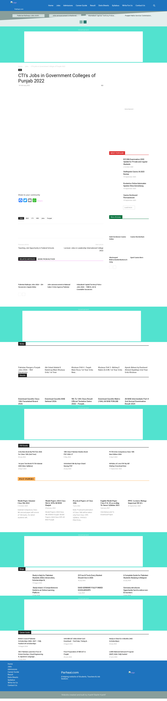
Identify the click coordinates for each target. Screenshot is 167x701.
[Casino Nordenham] (139, 228)
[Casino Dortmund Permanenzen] (115, 198)
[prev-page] (81, 21)
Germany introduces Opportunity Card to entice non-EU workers (135, 590)
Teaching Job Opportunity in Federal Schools (36, 248)
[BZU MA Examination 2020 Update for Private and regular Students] (115, 162)
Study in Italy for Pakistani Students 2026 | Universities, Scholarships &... (43, 577)
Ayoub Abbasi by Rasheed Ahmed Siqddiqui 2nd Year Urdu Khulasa (136, 369)
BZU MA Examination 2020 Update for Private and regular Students (135, 161)
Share (40, 201)
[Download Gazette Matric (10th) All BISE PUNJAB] (110, 388)
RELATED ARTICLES (27, 259)
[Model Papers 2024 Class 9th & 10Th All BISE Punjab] (56, 491)
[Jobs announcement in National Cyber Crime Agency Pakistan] (60, 273)
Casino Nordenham (137, 237)
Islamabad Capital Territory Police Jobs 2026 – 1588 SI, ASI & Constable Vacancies (89, 287)
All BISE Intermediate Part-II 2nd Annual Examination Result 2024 (137, 401)
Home (20, 66)
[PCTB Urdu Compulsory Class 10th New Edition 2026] (143, 455)
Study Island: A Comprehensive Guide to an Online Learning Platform (45, 590)
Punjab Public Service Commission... (138, 16)
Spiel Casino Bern (136, 257)
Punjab (49, 218)
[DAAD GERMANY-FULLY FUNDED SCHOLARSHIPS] (70, 590)
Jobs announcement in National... (65, 16)
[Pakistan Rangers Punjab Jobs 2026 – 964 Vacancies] (30, 357)
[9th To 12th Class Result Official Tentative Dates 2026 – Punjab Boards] (83, 388)
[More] (83, 90)
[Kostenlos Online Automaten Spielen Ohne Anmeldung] (115, 186)
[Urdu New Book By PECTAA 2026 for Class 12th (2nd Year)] (52, 455)
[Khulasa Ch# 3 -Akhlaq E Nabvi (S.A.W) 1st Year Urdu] (110, 357)
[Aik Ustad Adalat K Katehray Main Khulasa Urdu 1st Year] (57, 357)
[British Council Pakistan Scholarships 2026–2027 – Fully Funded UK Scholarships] (52, 641)
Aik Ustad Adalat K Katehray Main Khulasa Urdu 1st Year (55, 369)
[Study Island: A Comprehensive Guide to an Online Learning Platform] (24, 590)
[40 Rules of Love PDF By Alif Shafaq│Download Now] (143, 466)
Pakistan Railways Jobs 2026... (28, 16)
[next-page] (85, 21)
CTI (32, 218)
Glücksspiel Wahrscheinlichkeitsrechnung (118, 260)
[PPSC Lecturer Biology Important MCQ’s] (138, 491)
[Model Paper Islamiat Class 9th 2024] (28, 491)
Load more (128, 207)
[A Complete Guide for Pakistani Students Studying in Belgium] (115, 578)
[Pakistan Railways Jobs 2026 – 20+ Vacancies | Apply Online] (31, 273)
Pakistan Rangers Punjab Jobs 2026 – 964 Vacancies (29, 369)
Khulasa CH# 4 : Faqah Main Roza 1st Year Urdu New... (82, 369)
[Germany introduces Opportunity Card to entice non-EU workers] (115, 590)
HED (37, 218)
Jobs (26, 66)
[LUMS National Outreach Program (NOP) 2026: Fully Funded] (143, 655)
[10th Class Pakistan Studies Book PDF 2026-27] (97, 455)
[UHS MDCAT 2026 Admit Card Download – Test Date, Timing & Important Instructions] (97, 641)
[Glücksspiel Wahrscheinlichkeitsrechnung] (118, 249)
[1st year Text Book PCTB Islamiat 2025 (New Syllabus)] (52, 466)
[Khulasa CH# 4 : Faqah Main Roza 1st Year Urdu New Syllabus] (83, 357)
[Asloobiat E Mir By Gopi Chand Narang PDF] (97, 466)
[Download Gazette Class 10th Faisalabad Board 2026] (30, 388)
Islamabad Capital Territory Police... (101, 16)
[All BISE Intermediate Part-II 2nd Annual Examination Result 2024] (137, 388)
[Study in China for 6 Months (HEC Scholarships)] (143, 641)
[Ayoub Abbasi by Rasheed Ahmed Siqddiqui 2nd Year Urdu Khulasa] (137, 357)
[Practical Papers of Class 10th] (83, 491)
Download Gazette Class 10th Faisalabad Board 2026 (28, 401)
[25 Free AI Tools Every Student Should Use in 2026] (70, 578)
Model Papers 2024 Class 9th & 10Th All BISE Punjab (55, 503)
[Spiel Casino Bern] (139, 249)
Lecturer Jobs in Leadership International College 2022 (83, 249)
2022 (27, 218)
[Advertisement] (83, 46)
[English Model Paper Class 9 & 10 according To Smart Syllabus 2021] (111, 491)
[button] (154, 5)
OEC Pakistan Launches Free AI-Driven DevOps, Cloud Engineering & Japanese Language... (30, 654)
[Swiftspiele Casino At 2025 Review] (115, 174)
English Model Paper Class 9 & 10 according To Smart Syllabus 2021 (110, 503)
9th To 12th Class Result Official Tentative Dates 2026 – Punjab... (82, 401)
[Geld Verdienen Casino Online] (118, 228)
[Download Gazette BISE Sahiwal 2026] (57, 388)
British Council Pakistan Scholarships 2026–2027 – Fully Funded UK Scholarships (29, 641)
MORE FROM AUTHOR (46, 259)
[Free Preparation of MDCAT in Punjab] (97, 655)
